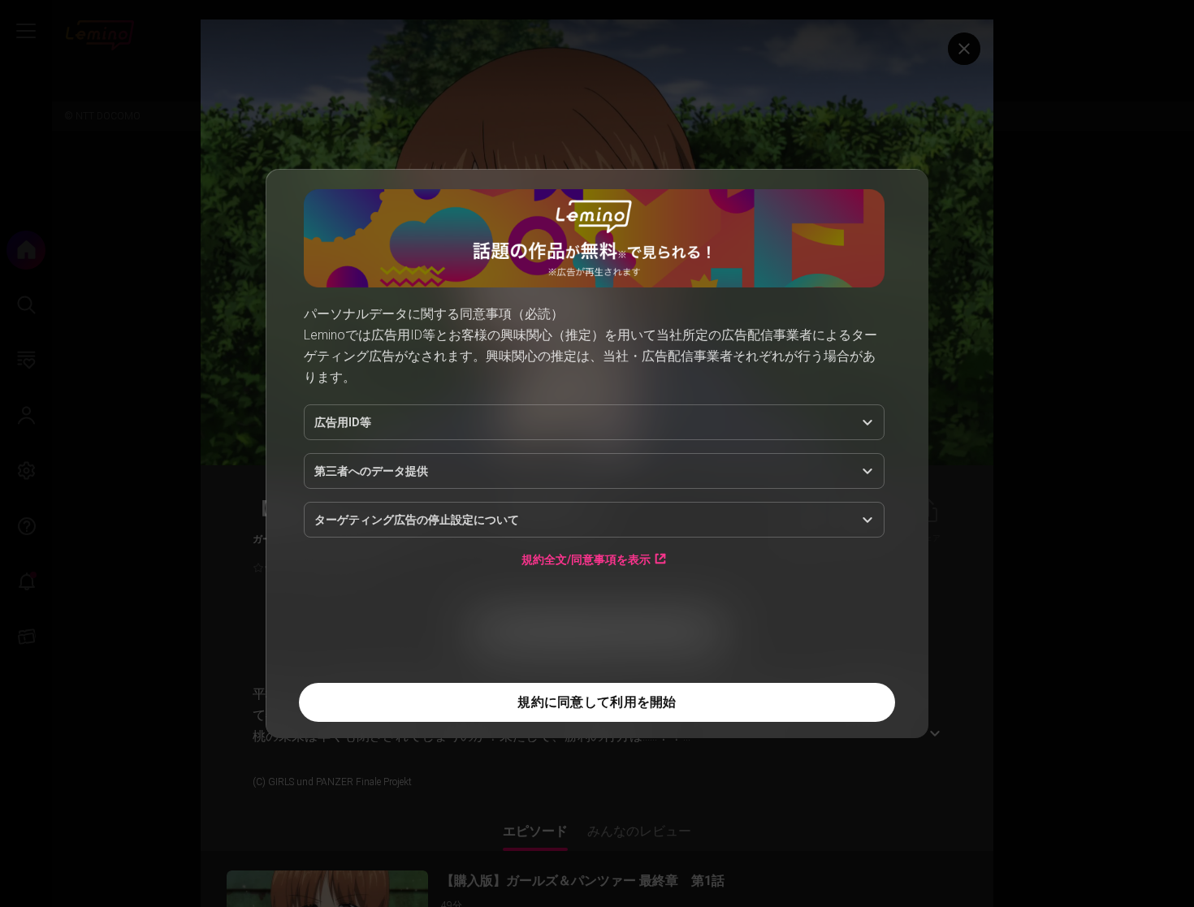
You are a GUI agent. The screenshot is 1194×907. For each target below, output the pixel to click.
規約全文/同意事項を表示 (586, 559)
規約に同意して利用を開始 (596, 702)
